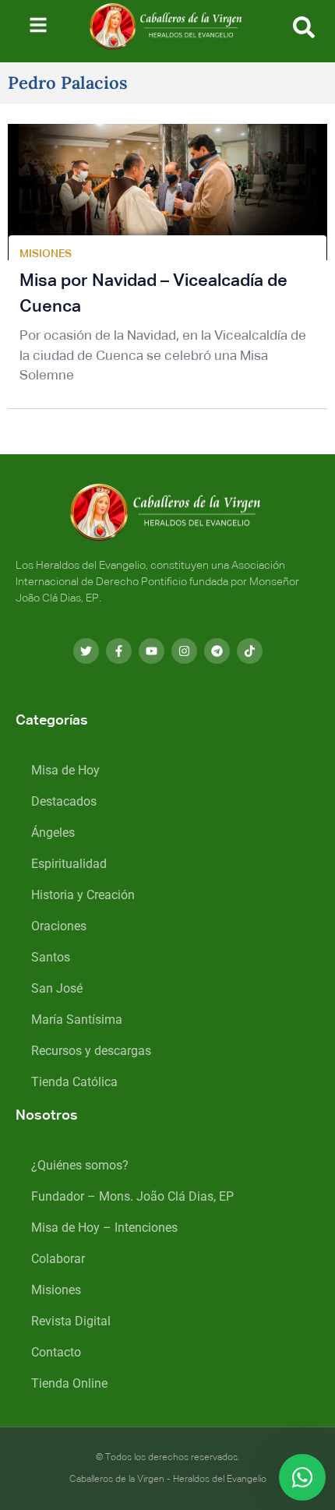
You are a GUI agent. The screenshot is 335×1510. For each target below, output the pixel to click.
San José (57, 988)
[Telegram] (217, 651)
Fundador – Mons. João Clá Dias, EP (132, 1196)
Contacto (56, 1352)
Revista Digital (71, 1321)
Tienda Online (69, 1383)
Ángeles (53, 832)
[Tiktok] (250, 651)
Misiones (56, 1289)
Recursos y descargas (91, 1050)
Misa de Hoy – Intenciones (104, 1227)
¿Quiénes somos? (80, 1165)
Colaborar (58, 1258)
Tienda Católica (74, 1081)
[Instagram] (184, 651)
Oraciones (58, 926)
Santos (50, 957)
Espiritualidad (69, 863)
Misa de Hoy (65, 770)
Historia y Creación (83, 894)
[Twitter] (86, 651)
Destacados (64, 801)
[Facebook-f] (119, 651)
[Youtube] (151, 651)
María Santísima (76, 1019)
